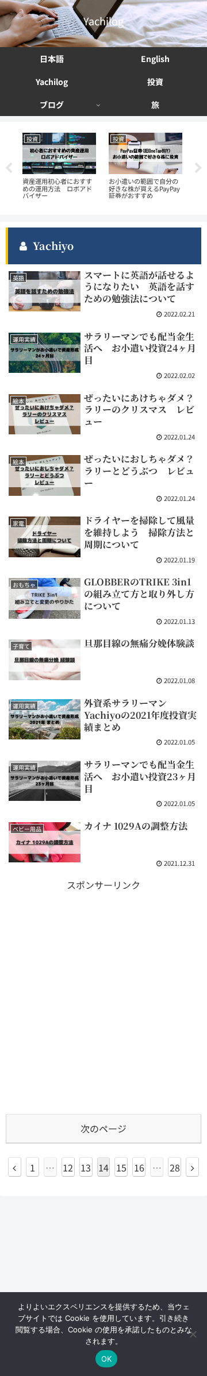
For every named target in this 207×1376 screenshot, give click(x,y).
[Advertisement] (103, 996)
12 (68, 1167)
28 (175, 1167)
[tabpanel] (59, 166)
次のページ (103, 1128)
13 (85, 1167)
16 (139, 1167)
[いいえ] (192, 1334)
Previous (8, 168)
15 (121, 1167)
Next (198, 168)
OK (106, 1358)
